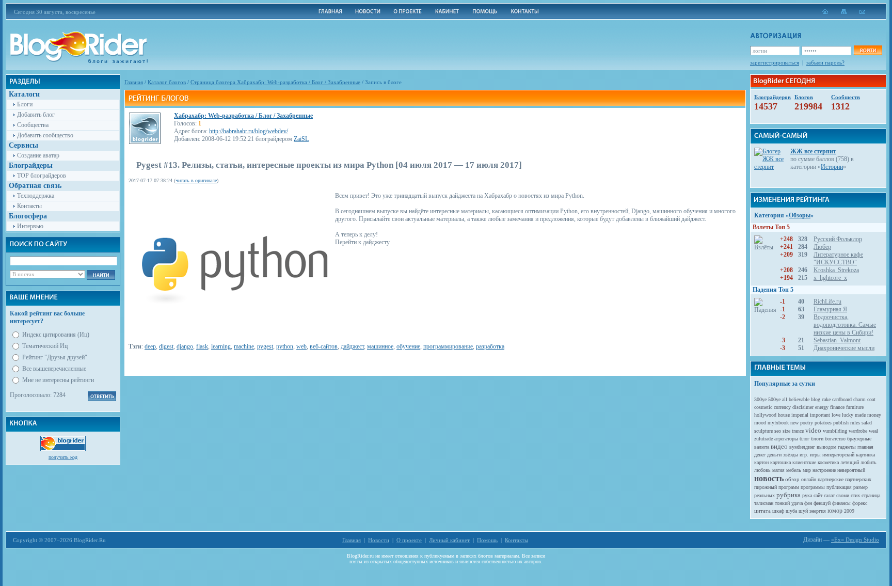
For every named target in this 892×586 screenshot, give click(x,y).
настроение (824, 470)
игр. (804, 454)
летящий (849, 462)
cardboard (842, 399)
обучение (408, 346)
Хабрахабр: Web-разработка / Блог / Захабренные (243, 115)
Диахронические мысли (844, 348)
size (786, 431)
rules (855, 422)
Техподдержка (35, 195)
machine (244, 346)
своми (842, 495)
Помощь (487, 540)
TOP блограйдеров (41, 175)
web (301, 346)
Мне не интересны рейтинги (58, 380)
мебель (793, 470)
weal (873, 431)
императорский (838, 454)
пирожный (765, 487)
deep (150, 346)
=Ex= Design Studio (855, 539)
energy (822, 407)
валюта (761, 447)
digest (166, 346)
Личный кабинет (449, 540)
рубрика (788, 495)
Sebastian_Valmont (837, 340)
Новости (378, 540)
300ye (760, 399)
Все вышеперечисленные (54, 368)
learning (221, 346)
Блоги (25, 104)
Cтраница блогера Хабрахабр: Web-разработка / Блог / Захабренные (275, 82)
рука (807, 495)
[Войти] (867, 50)
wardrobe (858, 431)
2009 (849, 511)
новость (769, 478)
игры (815, 454)
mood (760, 422)
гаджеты (847, 447)
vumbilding (835, 431)
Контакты (29, 206)
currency (782, 407)
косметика (828, 462)
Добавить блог (36, 114)
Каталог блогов (167, 82)
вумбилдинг (802, 447)
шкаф (778, 511)
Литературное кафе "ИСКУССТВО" (838, 258)
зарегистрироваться (774, 62)
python (284, 346)
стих (855, 495)
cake (826, 399)
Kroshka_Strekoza (836, 270)
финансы (841, 503)
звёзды (790, 454)
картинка (865, 454)
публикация (839, 487)
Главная (133, 82)
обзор (792, 479)
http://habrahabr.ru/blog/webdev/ (248, 131)
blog (815, 399)
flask (202, 346)
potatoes (823, 422)
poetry (806, 422)
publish (841, 422)
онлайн (808, 479)
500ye (774, 399)
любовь (762, 470)
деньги (774, 454)
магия (778, 470)
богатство (835, 438)
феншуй (822, 503)
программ (788, 487)
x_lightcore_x (830, 277)
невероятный (851, 470)
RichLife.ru (827, 301)
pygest (265, 346)
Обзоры (799, 215)
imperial (799, 415)
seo (777, 431)
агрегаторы (786, 438)
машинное (380, 346)
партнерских (858, 479)
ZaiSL (301, 138)
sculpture (763, 431)
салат (829, 495)
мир (807, 470)
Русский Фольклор (838, 239)
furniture (855, 407)
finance (837, 407)
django (185, 346)
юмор (834, 510)
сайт (818, 495)
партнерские (830, 479)
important (820, 415)
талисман (763, 503)
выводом (826, 447)
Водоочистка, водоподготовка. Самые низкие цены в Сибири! (845, 324)
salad (867, 422)
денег (760, 454)
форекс (859, 503)
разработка (490, 346)
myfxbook (778, 422)
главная (865, 447)
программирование (448, 346)
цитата (762, 511)
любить (869, 462)
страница (871, 495)
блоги (817, 438)
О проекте (409, 540)
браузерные (859, 438)
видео (779, 446)
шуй (803, 511)
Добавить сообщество (45, 135)
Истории (832, 166)
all (784, 399)
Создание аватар (38, 155)
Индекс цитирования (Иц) (55, 334)
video (813, 430)
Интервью (30, 226)
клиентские (804, 462)
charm (859, 399)
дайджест (352, 346)
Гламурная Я (830, 309)
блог (804, 438)
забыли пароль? (825, 62)
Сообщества (33, 125)
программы (813, 487)
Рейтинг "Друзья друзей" (54, 357)
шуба (791, 511)
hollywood (765, 415)
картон (761, 462)
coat (871, 399)
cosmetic (763, 407)
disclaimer (803, 407)
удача (797, 503)
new (794, 422)
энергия (817, 511)
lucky (847, 415)
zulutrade (763, 438)
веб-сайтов (324, 346)
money (874, 415)
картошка (780, 462)
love (836, 415)
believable (799, 399)
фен (808, 503)
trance (798, 431)
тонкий (782, 503)
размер (860, 487)
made (860, 415)
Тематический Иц (45, 346)
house (784, 415)
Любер (822, 246)
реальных (764, 495)
